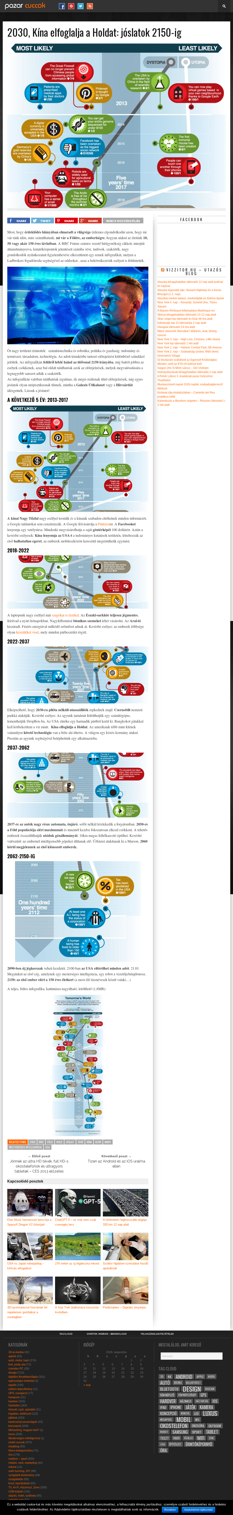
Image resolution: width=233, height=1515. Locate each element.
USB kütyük (15, 1491)
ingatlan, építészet (19, 1413)
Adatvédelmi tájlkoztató (198, 1509)
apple (200, 1376)
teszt (164, 1438)
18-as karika (16, 1352)
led (196, 1413)
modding (13, 1446)
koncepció (14, 1426)
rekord (12, 1467)
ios (215, 1401)
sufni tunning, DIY (19, 1471)
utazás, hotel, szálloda (22, 1495)
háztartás (14, 1405)
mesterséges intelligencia (25, 1147)
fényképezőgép (187, 1395)
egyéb (12, 1385)
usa (47, 1147)
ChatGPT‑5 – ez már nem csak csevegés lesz (75, 1222)
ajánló (12, 1356)
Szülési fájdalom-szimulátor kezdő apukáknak (125, 1266)
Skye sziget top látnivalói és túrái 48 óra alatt (184, 318)
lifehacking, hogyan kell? (23, 1430)
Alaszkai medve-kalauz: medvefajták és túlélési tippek (190, 298)
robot (164, 1432)
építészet (175, 1444)
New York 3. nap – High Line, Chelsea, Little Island (188, 339)
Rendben (170, 1509)
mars (108, 1142)
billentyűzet (193, 1383)
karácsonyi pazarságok (22, 1421)
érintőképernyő (199, 1444)
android (184, 1376)
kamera (206, 1407)
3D (161, 1376)
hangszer (14, 1397)
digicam (209, 1389)
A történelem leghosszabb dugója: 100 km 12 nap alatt (125, 1222)
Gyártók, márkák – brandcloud (107, 1334)
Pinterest (104, 523)
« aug (87, 1385)
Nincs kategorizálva (20, 1450)
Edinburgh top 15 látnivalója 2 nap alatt (181, 322)
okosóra (198, 1425)
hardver (13, 1401)
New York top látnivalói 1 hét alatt (177, 343)
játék (190, 1407)
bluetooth (169, 1388)
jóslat (70, 1142)
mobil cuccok (16, 1442)
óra (10, 1454)
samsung (180, 1431)
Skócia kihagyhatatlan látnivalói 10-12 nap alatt (186, 314)
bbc (41, 1142)
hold (59, 1142)
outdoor (214, 1425)
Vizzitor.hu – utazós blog (194, 271)
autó (165, 1382)
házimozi (185, 1401)
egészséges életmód (21, 1380)
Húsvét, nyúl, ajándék (21, 1409)
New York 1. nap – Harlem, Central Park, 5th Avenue (189, 347)
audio (211, 1376)
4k (169, 1376)
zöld (162, 1444)
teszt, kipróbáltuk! (19, 1483)
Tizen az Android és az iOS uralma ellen (116, 1163)
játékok (12, 1417)
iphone (175, 1407)
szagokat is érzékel (65, 615)
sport (197, 1431)
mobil (183, 1419)
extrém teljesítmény (20, 1389)
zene (211, 1438)
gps (203, 1394)
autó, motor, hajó (18, 1360)
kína (89, 1142)
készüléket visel (27, 632)
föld (50, 1142)
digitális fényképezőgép (23, 1376)
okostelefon (173, 1425)
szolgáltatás (15, 1479)
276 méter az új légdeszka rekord (77, 1263)
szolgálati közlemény (21, 1475)
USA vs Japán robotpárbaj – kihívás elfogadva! (25, 1266)
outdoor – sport (17, 1458)
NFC (197, 1419)
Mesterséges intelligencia (24, 1438)
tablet (212, 1431)
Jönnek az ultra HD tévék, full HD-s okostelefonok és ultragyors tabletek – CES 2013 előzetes (39, 1166)
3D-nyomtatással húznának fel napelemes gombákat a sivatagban (27, 1312)
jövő (80, 1142)
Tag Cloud (65, 1334)
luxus (11, 1434)
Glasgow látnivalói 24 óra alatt (176, 327)
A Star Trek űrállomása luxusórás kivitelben (77, 1310)
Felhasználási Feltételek (157, 1334)
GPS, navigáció (18, 1393)
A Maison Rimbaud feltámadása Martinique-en (186, 310)
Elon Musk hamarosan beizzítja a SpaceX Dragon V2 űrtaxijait (29, 1222)
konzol (185, 1413)
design (12, 1372)
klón (98, 1142)
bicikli (178, 1382)
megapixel (166, 1419)
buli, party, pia (16, 1364)
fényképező (167, 1395)
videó (176, 1438)
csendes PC (15, 1368)
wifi (201, 1438)
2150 (32, 1142)
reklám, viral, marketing (22, 1462)
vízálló (188, 1438)
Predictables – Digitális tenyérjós (124, 1307)
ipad (163, 1407)
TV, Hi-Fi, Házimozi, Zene (24, 1487)
